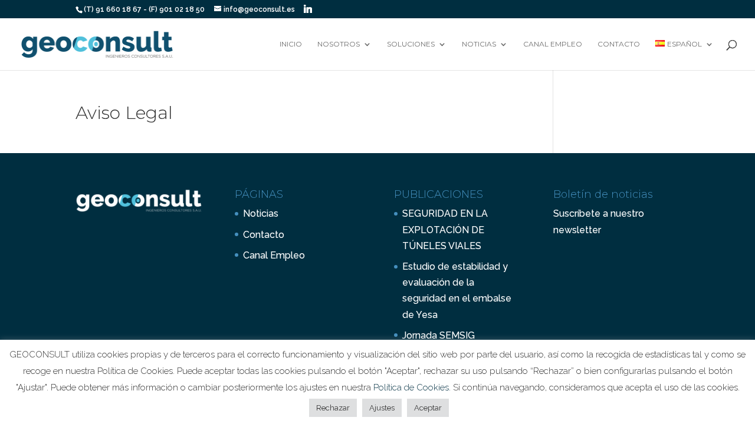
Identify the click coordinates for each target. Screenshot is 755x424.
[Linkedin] (308, 9)
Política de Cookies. (413, 387)
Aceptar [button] (428, 407)
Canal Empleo (552, 44)
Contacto (619, 44)
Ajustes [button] (382, 407)
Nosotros (338, 44)
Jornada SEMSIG (438, 335)
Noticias (479, 44)
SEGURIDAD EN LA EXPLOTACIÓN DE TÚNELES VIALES (445, 229)
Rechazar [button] (333, 407)
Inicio (291, 44)
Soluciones (411, 44)
